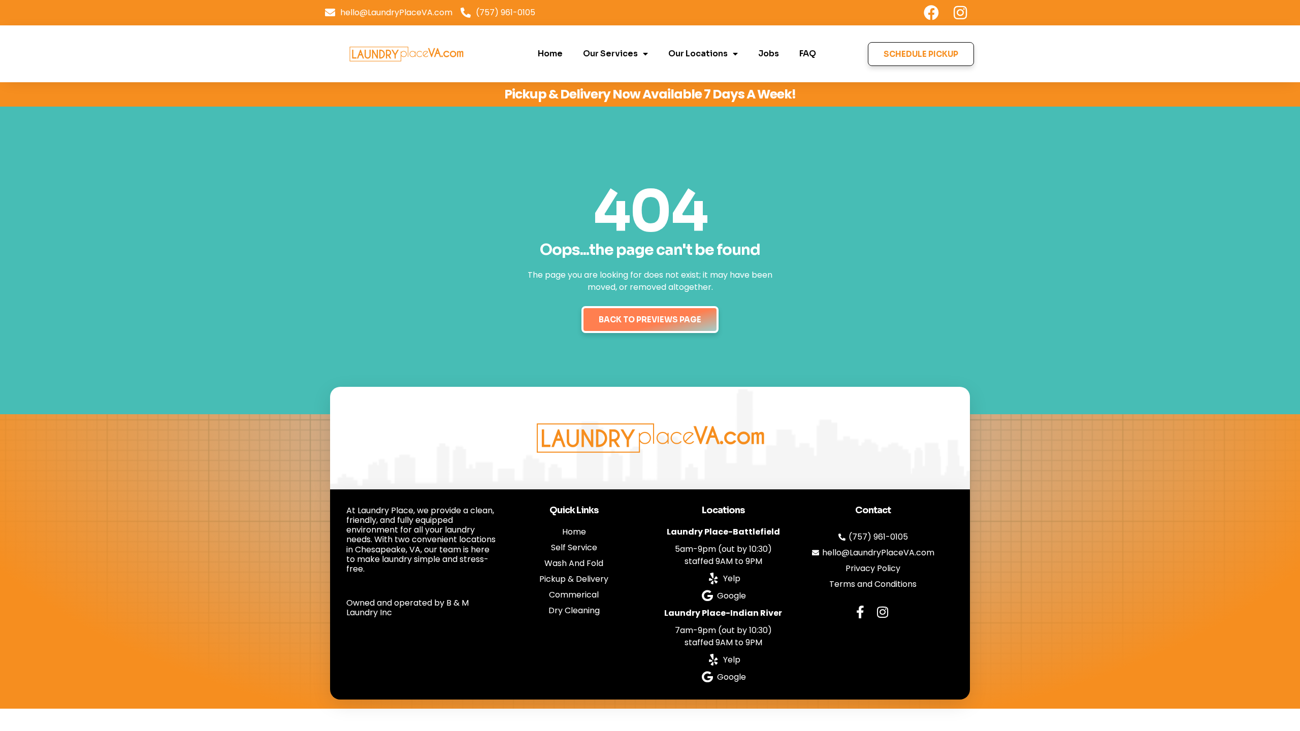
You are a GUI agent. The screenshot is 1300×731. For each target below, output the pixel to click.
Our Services (610, 53)
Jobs (768, 53)
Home (550, 53)
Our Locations (698, 53)
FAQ (807, 53)
